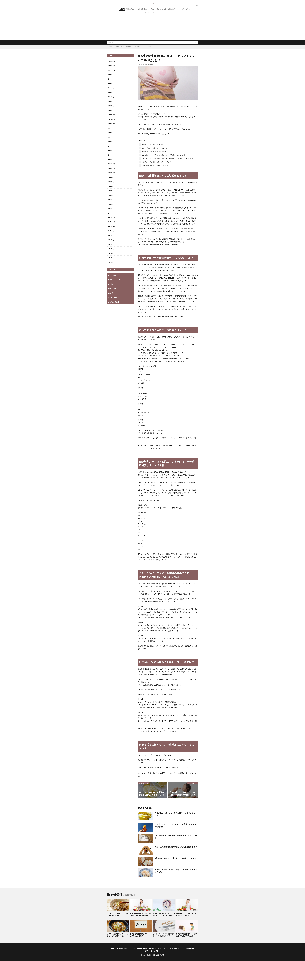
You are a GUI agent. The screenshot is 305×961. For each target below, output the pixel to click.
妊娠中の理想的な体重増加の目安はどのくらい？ (155, 148)
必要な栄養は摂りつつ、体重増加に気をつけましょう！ (157, 165)
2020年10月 (111, 70)
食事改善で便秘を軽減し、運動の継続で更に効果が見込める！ (186, 935)
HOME (116, 9)
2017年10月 (111, 226)
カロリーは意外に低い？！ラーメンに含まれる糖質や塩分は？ (118, 935)
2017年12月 (111, 217)
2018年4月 (111, 199)
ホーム (113, 948)
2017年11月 (111, 222)
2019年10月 (111, 124)
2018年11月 (111, 168)
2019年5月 (111, 141)
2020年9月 (111, 74)
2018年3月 (111, 204)
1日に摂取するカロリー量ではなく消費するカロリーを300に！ (176, 836)
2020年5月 (111, 92)
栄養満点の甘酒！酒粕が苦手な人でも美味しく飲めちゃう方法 (176, 870)
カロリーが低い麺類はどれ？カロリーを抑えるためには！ (118, 914)
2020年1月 (111, 110)
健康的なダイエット (174, 9)
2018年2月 (111, 208)
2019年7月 (111, 133)
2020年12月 (111, 61)
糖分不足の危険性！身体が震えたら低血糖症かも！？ (176, 847)
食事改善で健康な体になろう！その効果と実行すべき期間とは (141, 914)
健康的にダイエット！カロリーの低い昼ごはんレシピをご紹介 (164, 914)
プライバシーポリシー (151, 12)
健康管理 (122, 9)
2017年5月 (111, 249)
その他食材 (151, 9)
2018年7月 (111, 186)
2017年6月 (111, 244)
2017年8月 (111, 235)
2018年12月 (111, 164)
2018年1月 (111, 213)
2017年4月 (111, 253)
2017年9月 (111, 231)
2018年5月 (111, 195)
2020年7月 (111, 83)
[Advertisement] (152, 25)
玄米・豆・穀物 (142, 9)
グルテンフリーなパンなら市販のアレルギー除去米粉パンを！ (164, 935)
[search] (196, 42)
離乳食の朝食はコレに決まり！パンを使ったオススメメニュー (175, 859)
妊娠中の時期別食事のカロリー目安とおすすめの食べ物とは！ (136, 46)
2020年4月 (111, 97)
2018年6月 (111, 191)
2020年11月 (111, 65)
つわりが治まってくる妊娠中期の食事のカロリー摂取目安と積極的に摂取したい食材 (166, 158)
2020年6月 (111, 88)
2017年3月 (111, 258)
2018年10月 (111, 173)
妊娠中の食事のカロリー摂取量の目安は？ (153, 151)
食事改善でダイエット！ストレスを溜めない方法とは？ (186, 914)
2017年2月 (111, 262)
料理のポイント (131, 9)
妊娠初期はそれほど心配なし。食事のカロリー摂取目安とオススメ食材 (162, 155)
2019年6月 (111, 137)
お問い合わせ (186, 9)
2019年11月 (111, 119)
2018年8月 (111, 182)
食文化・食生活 (161, 9)
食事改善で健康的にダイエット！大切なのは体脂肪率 (141, 935)
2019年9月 (111, 128)
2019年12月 (111, 115)
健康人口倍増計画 (158, 955)
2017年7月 (111, 240)
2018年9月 (111, 177)
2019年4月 (111, 146)
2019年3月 (111, 150)
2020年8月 (111, 79)
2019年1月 (111, 159)
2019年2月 (111, 155)
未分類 (111, 293)
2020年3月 (111, 101)
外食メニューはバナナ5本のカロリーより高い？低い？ (175, 814)
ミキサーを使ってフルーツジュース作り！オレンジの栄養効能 (175, 825)
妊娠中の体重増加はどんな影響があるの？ (153, 145)
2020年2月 (111, 106)
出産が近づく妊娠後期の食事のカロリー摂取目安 (155, 162)
